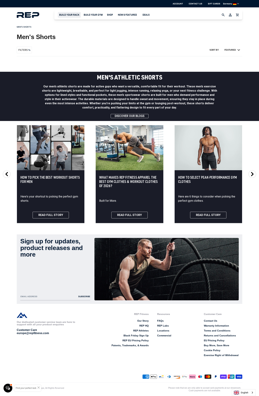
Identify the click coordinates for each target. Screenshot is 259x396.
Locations (163, 330)
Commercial (164, 335)
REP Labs (163, 325)
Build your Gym (93, 15)
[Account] (230, 15)
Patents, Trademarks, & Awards (130, 345)
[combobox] (243, 392)
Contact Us (195, 4)
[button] (69, 15)
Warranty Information (216, 325)
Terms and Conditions (217, 330)
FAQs (160, 320)
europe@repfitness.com (33, 333)
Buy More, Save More (216, 345)
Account (178, 4)
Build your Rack (69, 15)
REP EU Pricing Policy (135, 340)
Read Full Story (50, 215)
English (244, 392)
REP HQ (144, 325)
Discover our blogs (129, 116)
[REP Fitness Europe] (35, 15)
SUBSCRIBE (84, 296)
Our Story (143, 320)
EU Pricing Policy (214, 340)
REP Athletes (141, 330)
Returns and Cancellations (220, 335)
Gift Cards (214, 4)
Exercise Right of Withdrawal (221, 355)
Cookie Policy (212, 350)
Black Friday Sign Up (136, 335)
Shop (110, 15)
